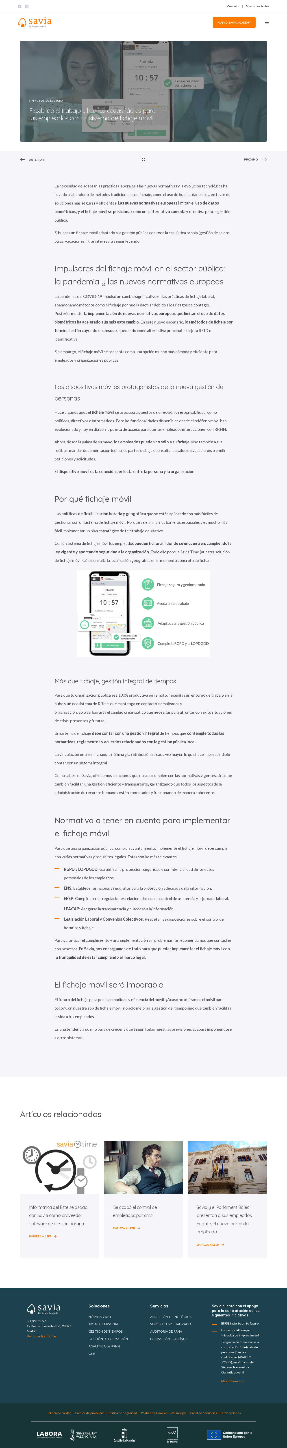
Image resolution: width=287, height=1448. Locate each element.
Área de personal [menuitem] (104, 1324)
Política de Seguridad (122, 1413)
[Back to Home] (35, 22)
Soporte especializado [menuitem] (170, 1324)
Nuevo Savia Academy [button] (234, 22)
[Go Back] (143, 160)
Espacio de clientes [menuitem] (257, 6)
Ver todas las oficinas (42, 1336)
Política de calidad (58, 1413)
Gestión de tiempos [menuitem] (106, 1331)
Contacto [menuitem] (233, 6)
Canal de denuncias (204, 1413)
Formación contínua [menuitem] (169, 1339)
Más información (232, 1381)
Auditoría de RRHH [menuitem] (166, 1331)
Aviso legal (178, 1413)
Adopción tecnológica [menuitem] (171, 1317)
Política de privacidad (89, 1413)
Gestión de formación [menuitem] (108, 1339)
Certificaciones (230, 1413)
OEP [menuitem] (92, 1354)
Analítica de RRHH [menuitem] (104, 1346)
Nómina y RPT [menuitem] (100, 1317)
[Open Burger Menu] (266, 22)
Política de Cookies (154, 1413)
